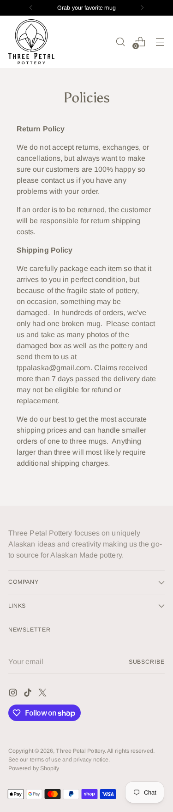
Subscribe (147, 662)
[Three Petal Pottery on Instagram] (13, 694)
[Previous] (31, 8)
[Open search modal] (120, 41)
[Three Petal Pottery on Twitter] (43, 694)
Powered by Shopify (33, 768)
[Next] (142, 8)
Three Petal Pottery (80, 751)
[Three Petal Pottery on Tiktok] (28, 694)
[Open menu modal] (159, 41)
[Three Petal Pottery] (31, 41)
